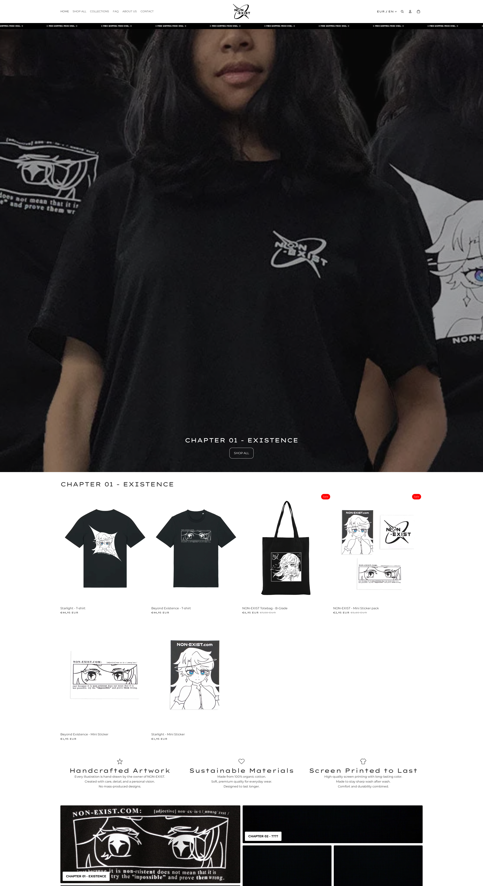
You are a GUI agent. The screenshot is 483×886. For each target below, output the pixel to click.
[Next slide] (144, 548)
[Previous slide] (66, 548)
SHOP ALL (241, 453)
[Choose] (144, 598)
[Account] (410, 11)
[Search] (402, 11)
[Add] (325, 598)
